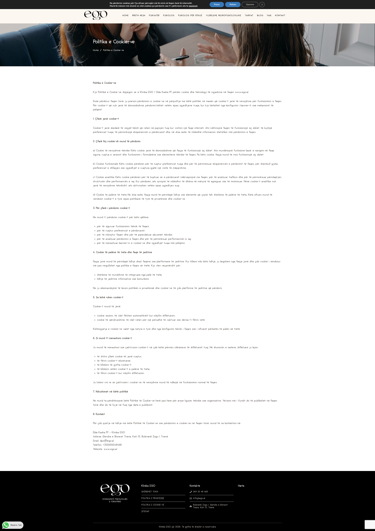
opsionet (193, 6)
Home (96, 50)
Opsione (250, 4)
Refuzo (233, 4)
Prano (217, 4)
